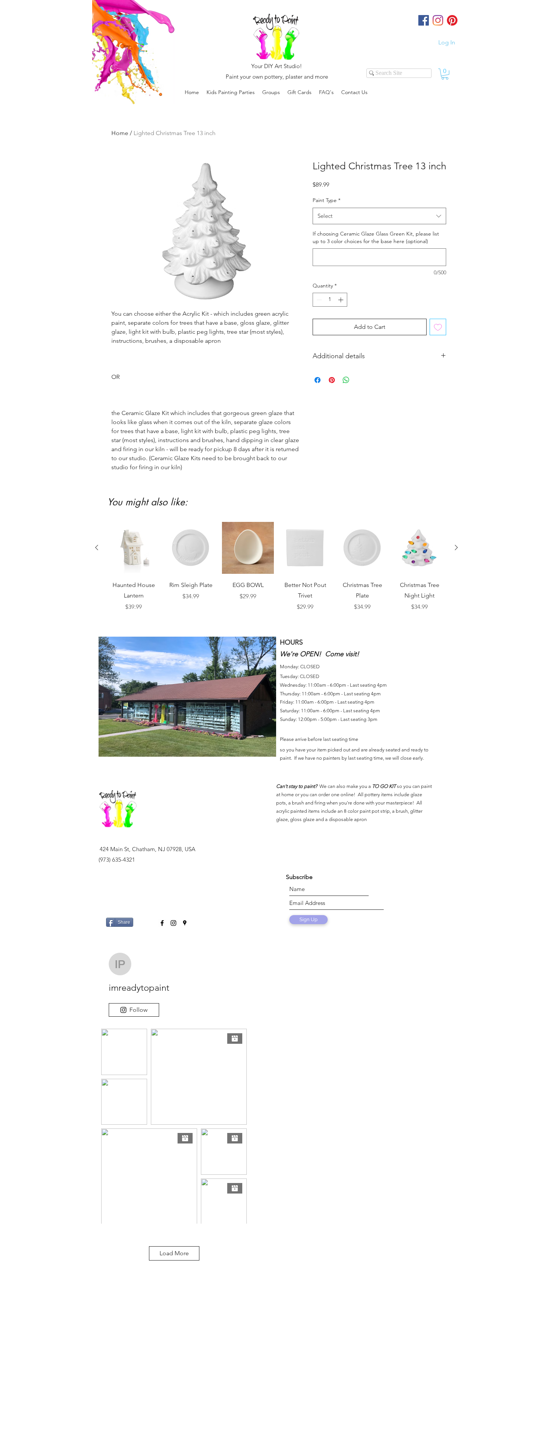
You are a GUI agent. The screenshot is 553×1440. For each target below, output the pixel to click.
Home (119, 133)
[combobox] (379, 216)
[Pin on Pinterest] (331, 380)
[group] (276, 572)
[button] (271, 92)
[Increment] (341, 299)
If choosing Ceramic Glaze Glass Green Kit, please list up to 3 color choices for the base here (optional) (376, 237)
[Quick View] (134, 548)
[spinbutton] (330, 299)
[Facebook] (423, 20)
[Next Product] (456, 547)
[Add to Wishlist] (438, 327)
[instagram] (173, 923)
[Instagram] (438, 20)
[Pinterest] (452, 20)
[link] (444, 73)
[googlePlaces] (184, 923)
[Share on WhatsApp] (346, 380)
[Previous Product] (96, 547)
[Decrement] (318, 299)
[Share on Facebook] (317, 380)
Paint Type (326, 200)
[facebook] (162, 923)
